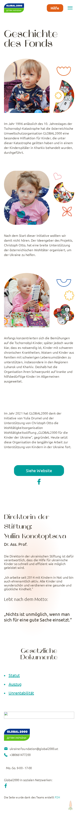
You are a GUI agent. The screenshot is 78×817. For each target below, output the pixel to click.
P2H (57, 797)
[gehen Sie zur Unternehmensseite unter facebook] (39, 480)
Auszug (15, 684)
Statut (14, 675)
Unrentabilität (21, 692)
